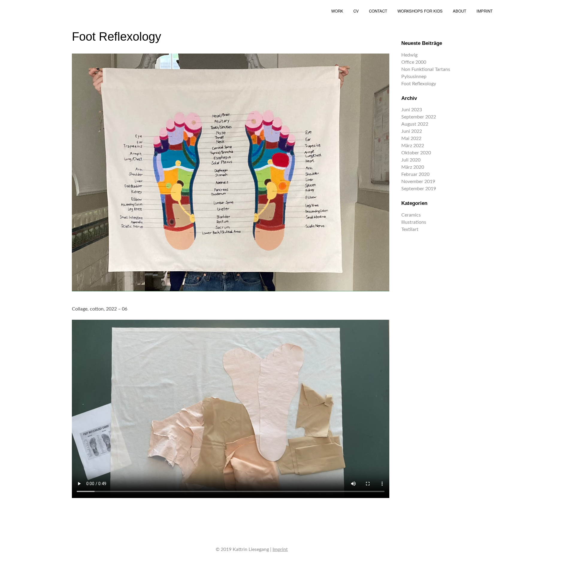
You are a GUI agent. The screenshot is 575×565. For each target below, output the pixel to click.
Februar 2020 (415, 174)
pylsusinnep (413, 76)
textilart (409, 229)
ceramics (411, 215)
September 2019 (418, 188)
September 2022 (418, 117)
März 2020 (412, 167)
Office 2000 (413, 62)
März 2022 (412, 145)
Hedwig (409, 55)
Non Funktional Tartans (425, 69)
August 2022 (414, 124)
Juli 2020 (410, 160)
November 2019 (418, 181)
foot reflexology (418, 83)
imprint (280, 549)
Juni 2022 (411, 131)
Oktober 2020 (416, 152)
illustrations (413, 222)
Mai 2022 (411, 138)
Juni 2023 (411, 109)
